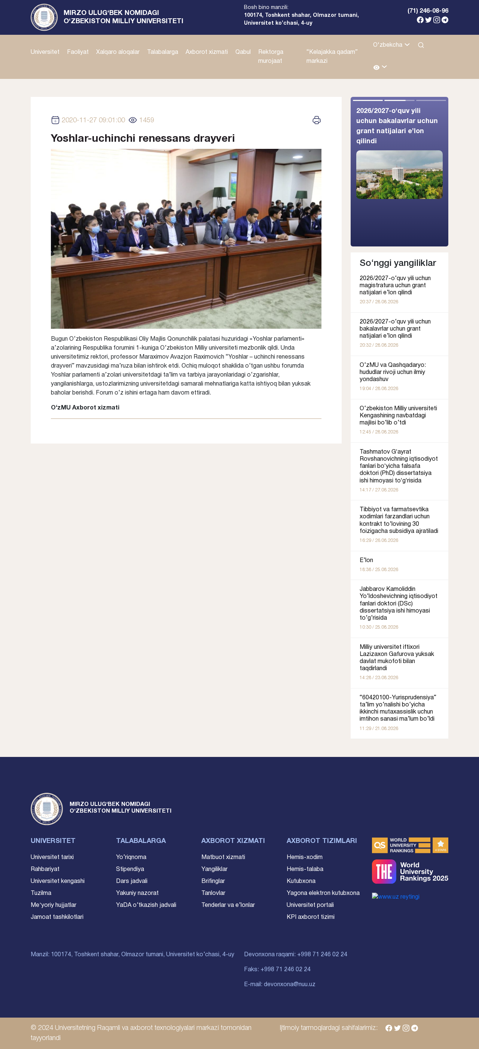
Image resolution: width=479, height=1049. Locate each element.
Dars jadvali (131, 881)
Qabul (243, 52)
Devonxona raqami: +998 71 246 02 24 (295, 954)
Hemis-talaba (305, 869)
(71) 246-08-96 (428, 11)
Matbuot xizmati (223, 857)
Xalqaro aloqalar (118, 52)
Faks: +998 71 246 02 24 (277, 969)
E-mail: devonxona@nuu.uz (279, 984)
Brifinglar (213, 881)
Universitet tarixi (52, 857)
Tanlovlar (213, 893)
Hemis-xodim (305, 857)
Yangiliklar (214, 869)
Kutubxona (301, 881)
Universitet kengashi (58, 881)
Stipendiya (130, 869)
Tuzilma (41, 893)
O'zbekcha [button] (388, 45)
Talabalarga (162, 52)
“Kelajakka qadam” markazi (332, 57)
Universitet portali (310, 905)
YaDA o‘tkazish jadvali (146, 905)
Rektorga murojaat (270, 57)
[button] (380, 68)
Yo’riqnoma (131, 857)
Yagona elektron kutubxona (323, 893)
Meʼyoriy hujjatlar (53, 905)
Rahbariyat (45, 869)
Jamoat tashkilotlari (57, 917)
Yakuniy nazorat (137, 893)
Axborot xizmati (207, 52)
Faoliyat (78, 52)
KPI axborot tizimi (311, 917)
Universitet (45, 52)
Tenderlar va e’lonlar (228, 905)
